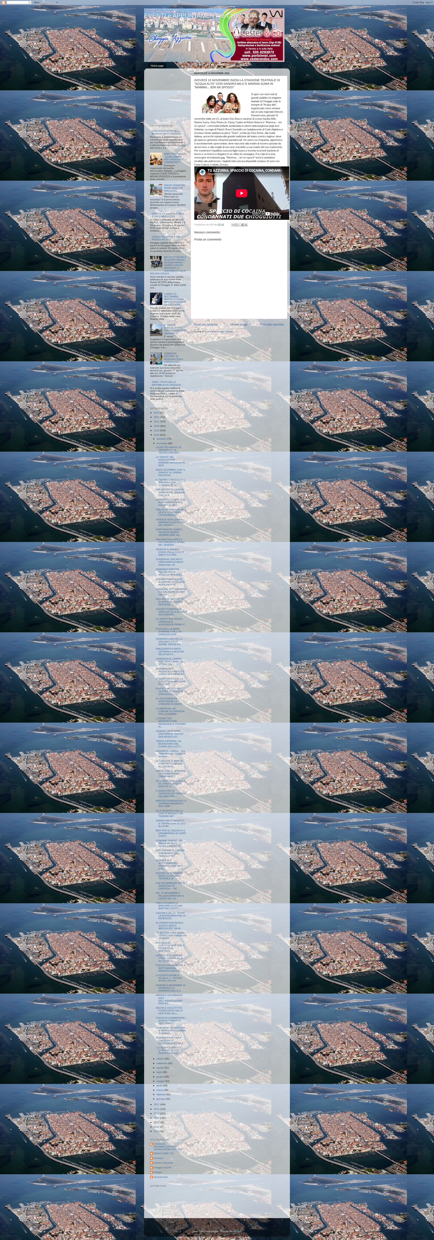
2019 (157, 430)
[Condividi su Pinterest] (246, 225)
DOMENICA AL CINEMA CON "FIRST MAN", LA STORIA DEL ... (169, 662)
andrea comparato (163, 1163)
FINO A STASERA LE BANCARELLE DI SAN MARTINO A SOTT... (169, 906)
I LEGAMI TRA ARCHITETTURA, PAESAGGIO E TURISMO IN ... (171, 722)
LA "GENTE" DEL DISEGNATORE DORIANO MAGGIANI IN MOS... (170, 461)
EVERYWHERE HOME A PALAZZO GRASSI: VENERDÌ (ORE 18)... (169, 532)
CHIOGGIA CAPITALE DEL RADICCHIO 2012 (166, 238)
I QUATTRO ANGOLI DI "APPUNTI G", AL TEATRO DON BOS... (168, 450)
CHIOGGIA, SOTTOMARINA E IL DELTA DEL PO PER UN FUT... (171, 592)
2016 (157, 1109)
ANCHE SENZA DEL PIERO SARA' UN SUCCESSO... (174, 188)
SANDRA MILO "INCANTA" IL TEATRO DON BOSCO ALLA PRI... (170, 823)
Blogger (237, 1231)
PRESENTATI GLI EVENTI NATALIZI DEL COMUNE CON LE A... (170, 492)
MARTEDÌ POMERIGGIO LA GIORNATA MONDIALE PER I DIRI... (171, 804)
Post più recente (206, 324)
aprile (159, 1085)
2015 (157, 1113)
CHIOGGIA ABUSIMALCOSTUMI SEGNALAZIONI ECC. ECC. (168, 1147)
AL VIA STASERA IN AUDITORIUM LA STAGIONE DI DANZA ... (170, 701)
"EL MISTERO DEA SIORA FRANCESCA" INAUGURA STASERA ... (171, 936)
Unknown (158, 1158)
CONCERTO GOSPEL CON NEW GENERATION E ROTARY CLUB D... (170, 502)
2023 (157, 412)
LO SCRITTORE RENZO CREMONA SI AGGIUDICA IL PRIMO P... (171, 622)
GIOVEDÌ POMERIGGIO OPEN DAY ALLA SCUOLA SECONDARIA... (171, 612)
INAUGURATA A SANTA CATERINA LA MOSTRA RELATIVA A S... (170, 652)
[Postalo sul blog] (236, 225)
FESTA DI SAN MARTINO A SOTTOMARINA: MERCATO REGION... (170, 968)
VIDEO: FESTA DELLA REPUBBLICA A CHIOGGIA (166, 383)
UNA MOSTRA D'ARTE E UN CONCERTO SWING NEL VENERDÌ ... (170, 542)
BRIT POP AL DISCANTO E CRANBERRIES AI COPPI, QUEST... (171, 833)
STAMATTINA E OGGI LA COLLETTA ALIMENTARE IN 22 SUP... (171, 681)
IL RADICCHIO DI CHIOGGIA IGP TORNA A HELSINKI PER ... (170, 794)
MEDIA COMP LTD (163, 1153)
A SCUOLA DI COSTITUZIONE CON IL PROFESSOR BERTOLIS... (170, 947)
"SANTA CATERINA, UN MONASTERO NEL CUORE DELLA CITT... (169, 744)
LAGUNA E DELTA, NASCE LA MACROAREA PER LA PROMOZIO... (170, 916)
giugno (160, 1076)
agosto (160, 1067)
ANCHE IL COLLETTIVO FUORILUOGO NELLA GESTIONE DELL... (169, 1011)
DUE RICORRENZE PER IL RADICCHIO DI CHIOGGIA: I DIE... (170, 886)
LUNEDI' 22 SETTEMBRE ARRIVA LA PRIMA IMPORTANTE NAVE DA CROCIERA (175, 299)
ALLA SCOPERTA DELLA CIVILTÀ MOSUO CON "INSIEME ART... (169, 814)
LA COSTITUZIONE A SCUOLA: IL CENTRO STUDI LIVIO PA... (169, 978)
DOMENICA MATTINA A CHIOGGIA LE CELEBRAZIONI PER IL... (171, 1040)
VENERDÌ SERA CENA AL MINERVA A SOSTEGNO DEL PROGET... (170, 522)
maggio (160, 1081)
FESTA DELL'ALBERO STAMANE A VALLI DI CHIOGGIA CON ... (168, 632)
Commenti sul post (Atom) (219, 331)
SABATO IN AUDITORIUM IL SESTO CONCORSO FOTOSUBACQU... (171, 512)
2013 (157, 1122)
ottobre (160, 1058)
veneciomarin (160, 1177)
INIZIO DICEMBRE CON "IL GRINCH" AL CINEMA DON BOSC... (170, 473)
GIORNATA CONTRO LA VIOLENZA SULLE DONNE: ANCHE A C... (169, 642)
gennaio (161, 1099)
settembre (162, 1063)
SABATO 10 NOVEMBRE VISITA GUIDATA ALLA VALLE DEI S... (169, 958)
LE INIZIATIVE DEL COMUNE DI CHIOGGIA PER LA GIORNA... (170, 711)
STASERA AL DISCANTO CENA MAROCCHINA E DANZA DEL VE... (169, 562)
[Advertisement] (171, 97)
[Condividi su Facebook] (242, 225)
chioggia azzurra (162, 1167)
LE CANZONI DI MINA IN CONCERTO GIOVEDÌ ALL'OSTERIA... (169, 764)
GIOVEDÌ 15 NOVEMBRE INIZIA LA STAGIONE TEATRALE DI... (169, 876)
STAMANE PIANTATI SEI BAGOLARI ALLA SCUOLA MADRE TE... (169, 843)
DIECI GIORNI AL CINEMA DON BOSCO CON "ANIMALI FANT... (170, 853)
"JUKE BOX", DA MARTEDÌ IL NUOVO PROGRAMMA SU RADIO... (171, 1031)
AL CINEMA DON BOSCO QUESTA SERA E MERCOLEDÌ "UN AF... (169, 926)
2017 (157, 1104)
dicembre (161, 439)
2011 (157, 1131)
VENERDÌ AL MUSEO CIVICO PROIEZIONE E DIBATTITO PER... (170, 552)
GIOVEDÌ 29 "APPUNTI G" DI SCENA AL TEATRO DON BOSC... (170, 602)
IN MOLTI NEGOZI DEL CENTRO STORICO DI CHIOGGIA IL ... (169, 691)
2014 (157, 1118)
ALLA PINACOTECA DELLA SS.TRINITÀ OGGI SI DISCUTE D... (170, 784)
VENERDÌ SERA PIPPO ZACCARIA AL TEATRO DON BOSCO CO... (169, 734)
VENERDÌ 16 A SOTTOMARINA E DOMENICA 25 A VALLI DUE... (169, 864)
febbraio (161, 1094)
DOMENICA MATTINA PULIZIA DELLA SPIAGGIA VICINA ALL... (170, 572)
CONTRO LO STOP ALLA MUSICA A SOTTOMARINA (166, 132)
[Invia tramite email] (233, 225)
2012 (157, 1127)
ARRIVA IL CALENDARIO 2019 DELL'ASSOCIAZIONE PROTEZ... (169, 999)
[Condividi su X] (239, 225)
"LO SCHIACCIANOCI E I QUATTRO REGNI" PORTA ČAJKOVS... (169, 1050)
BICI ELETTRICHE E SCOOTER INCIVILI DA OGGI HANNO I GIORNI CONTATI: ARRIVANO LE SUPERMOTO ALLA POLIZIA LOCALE (168, 265)
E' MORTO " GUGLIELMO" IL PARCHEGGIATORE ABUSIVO (175, 329)
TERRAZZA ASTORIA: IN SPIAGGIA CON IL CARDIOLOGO (173, 357)
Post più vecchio (272, 324)
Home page (157, 65)
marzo (160, 1090)
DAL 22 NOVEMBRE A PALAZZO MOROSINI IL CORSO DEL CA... (170, 896)
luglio (159, 1072)
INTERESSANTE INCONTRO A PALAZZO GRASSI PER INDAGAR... (171, 672)
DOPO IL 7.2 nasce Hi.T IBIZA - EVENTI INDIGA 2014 (168, 215)
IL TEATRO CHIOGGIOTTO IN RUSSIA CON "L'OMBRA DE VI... (171, 483)
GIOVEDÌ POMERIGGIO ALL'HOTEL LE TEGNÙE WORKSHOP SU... (170, 582)
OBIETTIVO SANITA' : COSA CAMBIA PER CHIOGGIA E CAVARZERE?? (175, 158)
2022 (157, 417)
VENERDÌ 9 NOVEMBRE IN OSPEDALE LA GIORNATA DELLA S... (170, 988)
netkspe (157, 1172)
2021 (157, 421)
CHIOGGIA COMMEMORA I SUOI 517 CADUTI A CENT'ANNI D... (171, 1021)
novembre (162, 443)
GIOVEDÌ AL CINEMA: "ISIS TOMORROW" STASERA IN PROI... (170, 754)
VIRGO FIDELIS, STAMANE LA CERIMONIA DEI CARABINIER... (171, 774)
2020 (157, 426)
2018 (157, 435)
